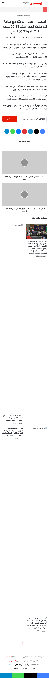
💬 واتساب (18, 664)
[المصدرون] (33, 3)
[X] (36, 131)
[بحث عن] (46, 4)
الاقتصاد (20, 15)
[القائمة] (3, 4)
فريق (14, 661)
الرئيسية (27, 15)
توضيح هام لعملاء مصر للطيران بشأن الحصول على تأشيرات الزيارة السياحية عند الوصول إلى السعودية (12, 432)
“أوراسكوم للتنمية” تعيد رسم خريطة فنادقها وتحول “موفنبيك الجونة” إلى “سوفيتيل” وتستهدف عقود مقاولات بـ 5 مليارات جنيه (36, 623)
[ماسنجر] (18, 131)
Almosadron (38, 37)
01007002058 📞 (33, 664)
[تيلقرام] (6, 131)
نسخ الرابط (10, 118)
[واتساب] (12, 131)
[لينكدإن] (30, 131)
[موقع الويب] (24, 146)
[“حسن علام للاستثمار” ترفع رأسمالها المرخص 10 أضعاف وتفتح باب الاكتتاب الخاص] (12, 318)
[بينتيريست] (24, 131)
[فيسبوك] (42, 131)
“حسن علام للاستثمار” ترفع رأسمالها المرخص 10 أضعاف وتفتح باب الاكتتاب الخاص (13, 418)
